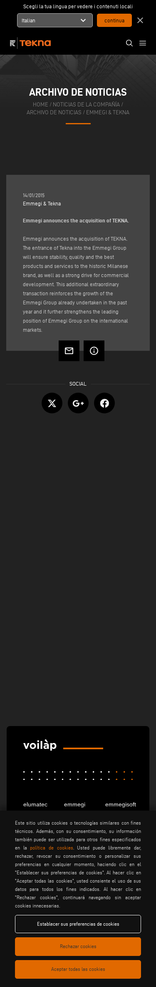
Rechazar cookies (78, 946)
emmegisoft (119, 804)
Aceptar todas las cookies (78, 969)
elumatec (35, 804)
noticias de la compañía (86, 104)
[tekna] (40, 745)
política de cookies (51, 847)
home (40, 104)
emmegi (74, 804)
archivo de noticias (54, 112)
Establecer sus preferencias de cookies (78, 924)
